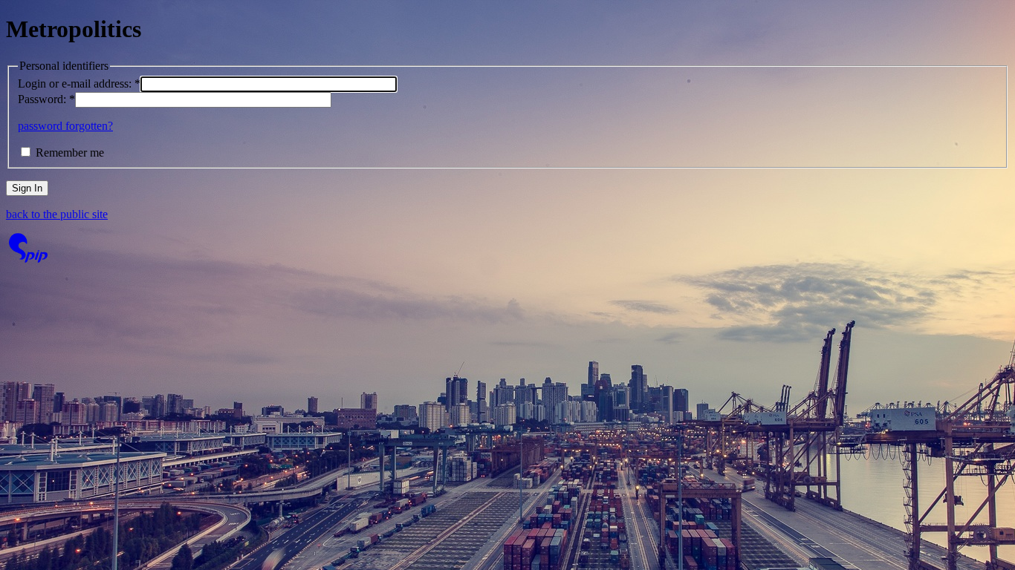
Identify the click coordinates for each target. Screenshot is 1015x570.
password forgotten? (65, 125)
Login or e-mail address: (79, 83)
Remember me (70, 152)
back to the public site (57, 214)
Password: (46, 99)
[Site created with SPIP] (28, 258)
